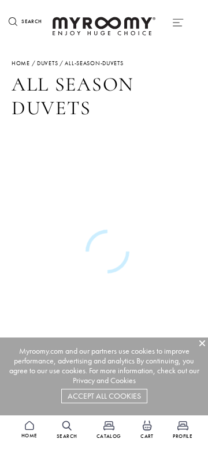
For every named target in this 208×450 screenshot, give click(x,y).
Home (21, 63)
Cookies (123, 380)
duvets (47, 63)
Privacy (84, 380)
